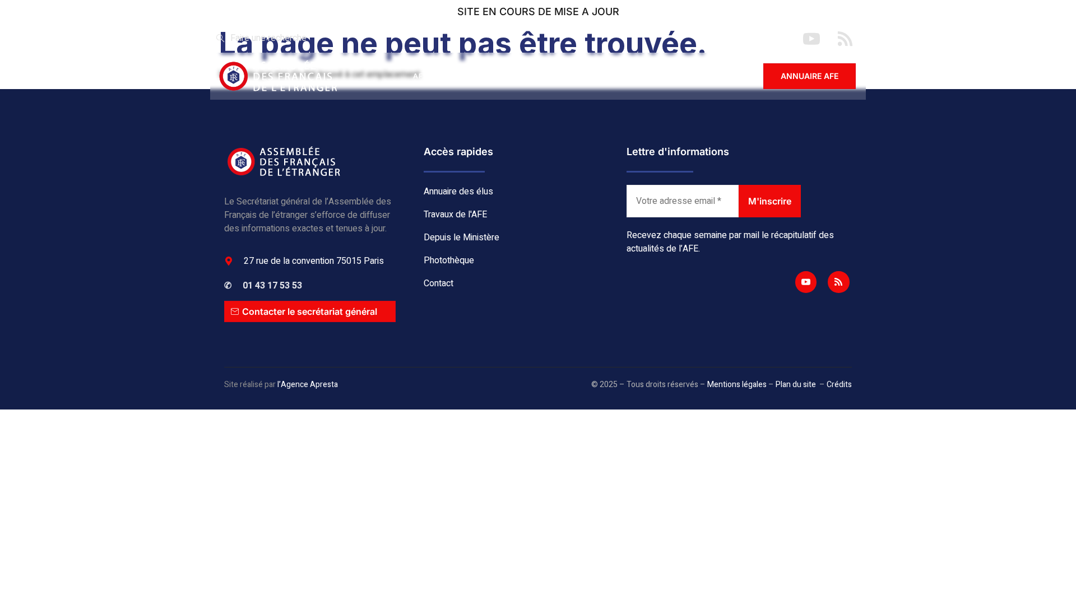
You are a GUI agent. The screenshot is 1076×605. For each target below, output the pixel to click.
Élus (465, 76)
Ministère (589, 76)
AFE (420, 76)
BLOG (647, 76)
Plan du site (796, 384)
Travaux (522, 76)
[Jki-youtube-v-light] (806, 281)
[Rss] (838, 281)
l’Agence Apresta (307, 384)
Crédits (839, 384)
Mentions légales (737, 384)
